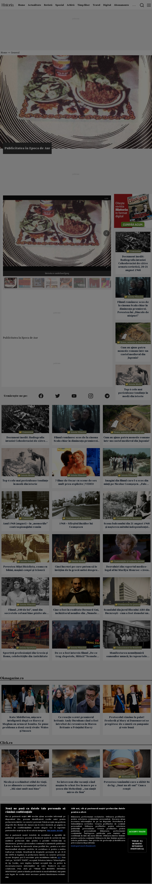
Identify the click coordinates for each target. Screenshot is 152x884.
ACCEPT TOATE (137, 831)
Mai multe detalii (55, 830)
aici (59, 857)
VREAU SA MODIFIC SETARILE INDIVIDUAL (137, 845)
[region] (76, 843)
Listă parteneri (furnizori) (83, 846)
